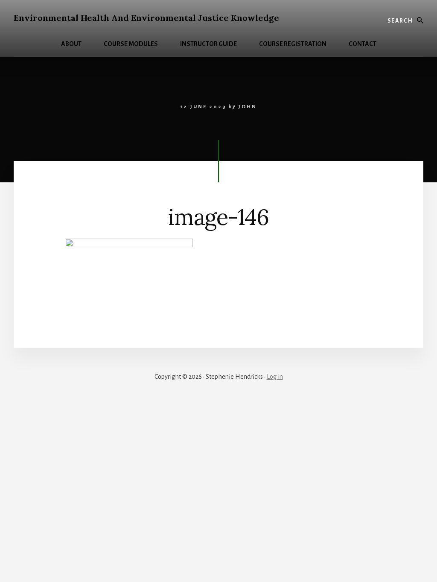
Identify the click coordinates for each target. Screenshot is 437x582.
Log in (275, 376)
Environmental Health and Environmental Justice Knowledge (146, 17)
